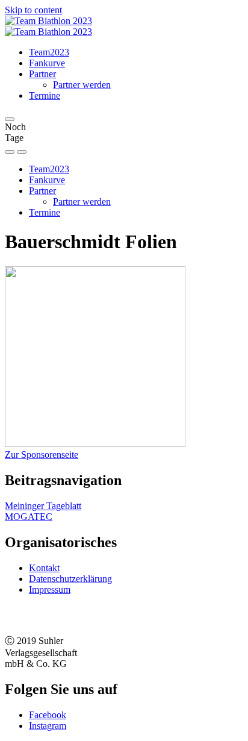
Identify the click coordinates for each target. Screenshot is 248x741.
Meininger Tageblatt (43, 506)
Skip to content (33, 10)
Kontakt (44, 568)
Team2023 (49, 52)
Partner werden (82, 85)
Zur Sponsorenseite (41, 454)
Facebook (47, 715)
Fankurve (47, 63)
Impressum (49, 589)
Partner (42, 74)
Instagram (47, 726)
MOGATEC (28, 516)
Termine (44, 95)
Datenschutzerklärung (70, 579)
